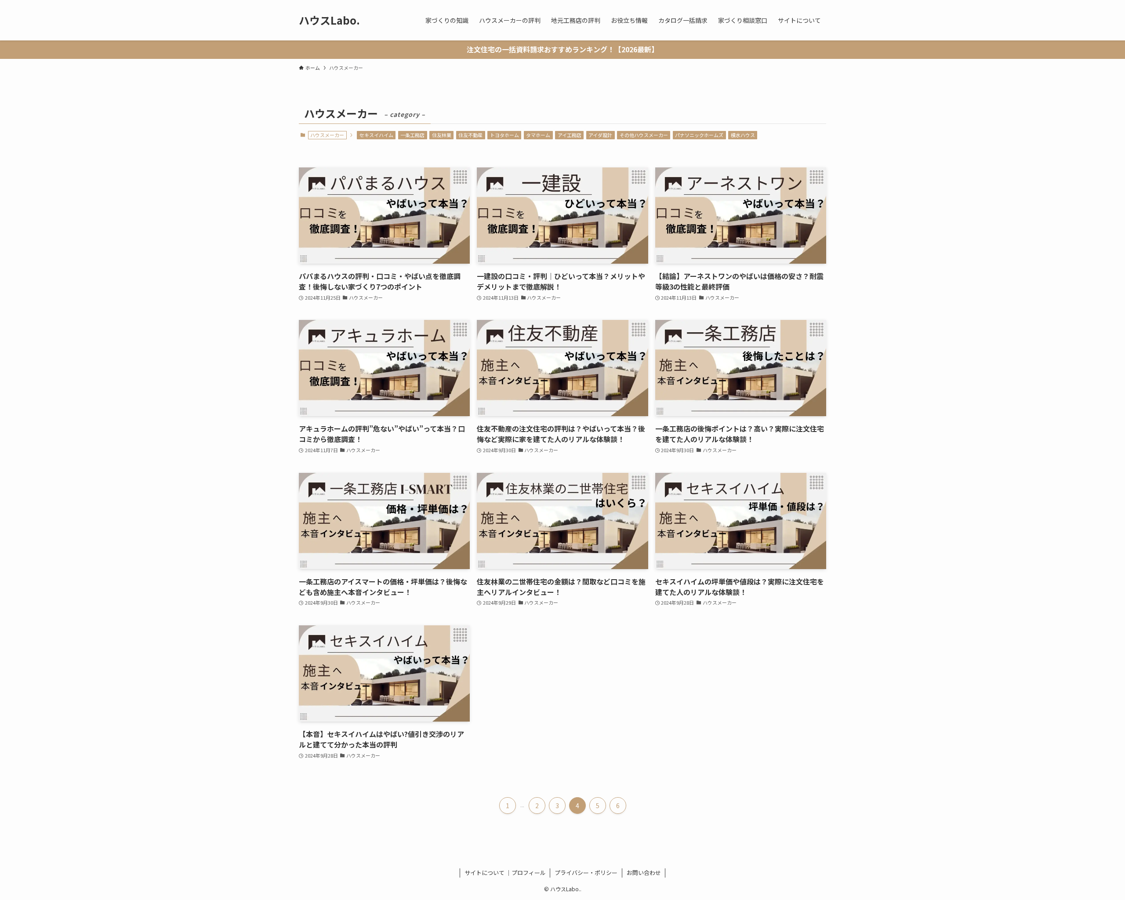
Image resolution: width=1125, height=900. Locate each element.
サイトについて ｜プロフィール (505, 872)
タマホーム (538, 134)
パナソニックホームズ (699, 134)
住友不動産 (470, 134)
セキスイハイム (376, 134)
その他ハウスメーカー (644, 134)
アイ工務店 (569, 134)
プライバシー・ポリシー (586, 872)
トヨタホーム (504, 134)
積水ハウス (743, 134)
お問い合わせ (644, 872)
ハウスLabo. (329, 20)
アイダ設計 (600, 134)
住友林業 (441, 134)
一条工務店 (412, 134)
